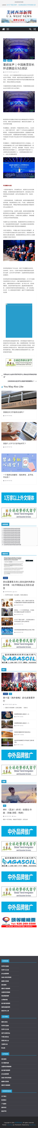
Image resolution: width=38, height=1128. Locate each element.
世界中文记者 (5, 970)
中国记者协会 (5, 1037)
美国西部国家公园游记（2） (22, 714)
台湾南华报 (4, 999)
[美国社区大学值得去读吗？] (19, 392)
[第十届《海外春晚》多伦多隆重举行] (19, 682)
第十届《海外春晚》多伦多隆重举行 (19, 699)
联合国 (3, 1048)
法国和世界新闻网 (6, 1066)
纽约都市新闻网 (5, 1003)
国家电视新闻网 (5, 1007)
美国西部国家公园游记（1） (22, 723)
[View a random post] (34, 29)
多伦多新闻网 (5, 973)
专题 (5, 60)
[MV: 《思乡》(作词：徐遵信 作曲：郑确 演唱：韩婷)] (19, 793)
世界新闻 (5, 693)
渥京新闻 (3, 985)
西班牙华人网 (5, 1011)
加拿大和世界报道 (6, 977)
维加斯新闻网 (5, 996)
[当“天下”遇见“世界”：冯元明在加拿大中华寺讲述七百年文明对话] (7, 622)
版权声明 (3, 1111)
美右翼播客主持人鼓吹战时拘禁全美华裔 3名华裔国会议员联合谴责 (19, 585)
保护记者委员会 (5, 1033)
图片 (10, 693)
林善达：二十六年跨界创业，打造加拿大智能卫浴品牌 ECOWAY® (24, 611)
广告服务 (3, 1104)
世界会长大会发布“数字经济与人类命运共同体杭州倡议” (20, 375)
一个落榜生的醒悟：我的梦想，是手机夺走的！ (18, 476)
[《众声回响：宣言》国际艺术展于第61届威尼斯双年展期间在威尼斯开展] (7, 603)
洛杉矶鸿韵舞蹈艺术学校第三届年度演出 (24, 741)
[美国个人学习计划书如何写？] (19, 423)
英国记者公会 (5, 1040)
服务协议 (3, 1107)
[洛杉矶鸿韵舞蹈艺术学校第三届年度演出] (7, 742)
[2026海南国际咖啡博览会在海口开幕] (7, 631)
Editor (15, 704)
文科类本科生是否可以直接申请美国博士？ (21, 381)
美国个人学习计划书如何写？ (14, 443)
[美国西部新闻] (3, 29)
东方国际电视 (5, 1063)
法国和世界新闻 (5, 992)
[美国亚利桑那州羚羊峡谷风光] (7, 733)
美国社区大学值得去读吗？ (13, 412)
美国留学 (9, 60)
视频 (4, 805)
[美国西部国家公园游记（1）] (7, 724)
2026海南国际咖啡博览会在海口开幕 (24, 630)
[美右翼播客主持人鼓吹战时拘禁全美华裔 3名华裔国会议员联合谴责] (19, 566)
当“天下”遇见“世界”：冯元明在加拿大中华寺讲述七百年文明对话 (24, 620)
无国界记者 (4, 1044)
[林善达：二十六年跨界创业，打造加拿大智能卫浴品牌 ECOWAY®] (7, 612)
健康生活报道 (5, 981)
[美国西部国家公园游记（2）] (7, 715)
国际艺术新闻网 (5, 988)
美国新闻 (5, 578)
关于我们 (3, 1096)
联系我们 (3, 1100)
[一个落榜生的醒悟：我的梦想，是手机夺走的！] (19, 455)
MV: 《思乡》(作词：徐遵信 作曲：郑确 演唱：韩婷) (17, 811)
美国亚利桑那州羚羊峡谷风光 (22, 732)
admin (15, 591)
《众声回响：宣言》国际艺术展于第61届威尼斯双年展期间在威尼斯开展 (24, 601)
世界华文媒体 (5, 966)
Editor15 (17, 72)
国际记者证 (4, 1022)
